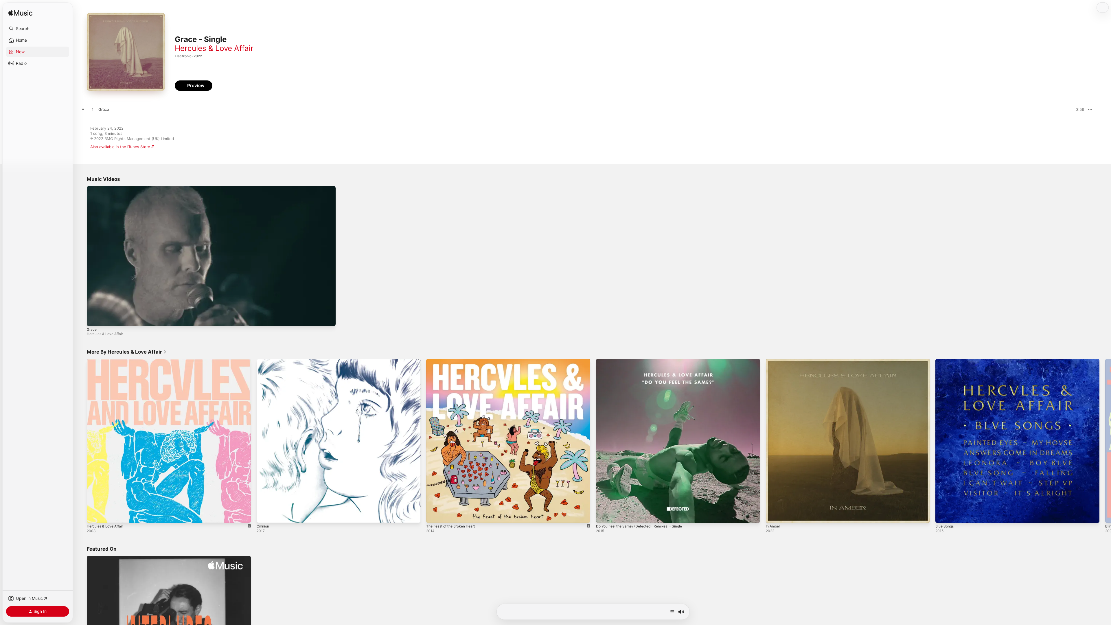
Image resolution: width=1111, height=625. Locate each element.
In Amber (774, 361)
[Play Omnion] (264, 515)
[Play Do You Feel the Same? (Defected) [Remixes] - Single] (603, 515)
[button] (37, 29)
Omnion (264, 361)
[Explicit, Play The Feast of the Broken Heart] (433, 515)
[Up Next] (672, 612)
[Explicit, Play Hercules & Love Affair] (94, 515)
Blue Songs (945, 361)
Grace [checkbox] (103, 109)
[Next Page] (1105, 440)
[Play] (94, 319)
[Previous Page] (81, 440)
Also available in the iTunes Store (120, 146)
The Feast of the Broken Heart (453, 361)
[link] (127, 352)
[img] (20, 13)
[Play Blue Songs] (942, 515)
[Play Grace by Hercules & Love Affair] (92, 109)
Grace (92, 329)
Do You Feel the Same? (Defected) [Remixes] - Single (644, 361)
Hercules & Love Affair (214, 48)
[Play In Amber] (773, 515)
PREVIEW (1077, 109)
